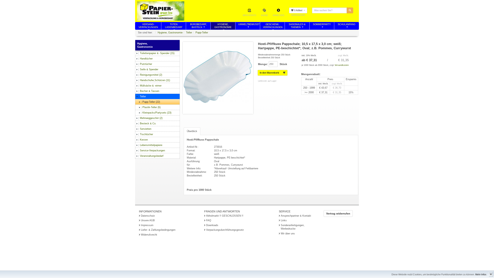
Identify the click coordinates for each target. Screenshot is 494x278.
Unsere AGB (148, 220)
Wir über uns (288, 233)
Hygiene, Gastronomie (170, 32)
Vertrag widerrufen (338, 213)
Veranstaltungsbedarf (151, 155)
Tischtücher (146, 134)
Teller (189, 32)
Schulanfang (346, 26)
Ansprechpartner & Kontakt (296, 215)
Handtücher (146, 58)
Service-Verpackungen (152, 150)
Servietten (145, 128)
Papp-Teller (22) (151, 101)
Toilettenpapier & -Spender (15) (157, 53)
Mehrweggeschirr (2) (151, 118)
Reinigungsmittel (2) (151, 74)
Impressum (147, 225)
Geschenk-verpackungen (273, 26)
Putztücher (146, 64)
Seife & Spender (149, 69)
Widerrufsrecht (149, 234)
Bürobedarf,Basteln (198, 26)
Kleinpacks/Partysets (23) (156, 112)
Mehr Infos (480, 274)
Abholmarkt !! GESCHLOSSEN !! (224, 215)
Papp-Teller (201, 32)
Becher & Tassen (149, 91)
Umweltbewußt (249, 26)
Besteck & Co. (148, 123)
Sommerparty (322, 26)
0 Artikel (299, 10)
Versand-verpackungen (148, 26)
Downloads (212, 225)
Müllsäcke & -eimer (151, 85)
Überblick (192, 131)
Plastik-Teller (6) (151, 107)
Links (284, 220)
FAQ (208, 220)
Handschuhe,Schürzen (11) (155, 80)
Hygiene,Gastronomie (223, 26)
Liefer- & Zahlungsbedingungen (158, 229)
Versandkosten (342, 65)
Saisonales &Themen (297, 26)
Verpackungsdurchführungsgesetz (225, 229)
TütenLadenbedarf (173, 26)
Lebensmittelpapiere (151, 145)
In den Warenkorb (271, 72)
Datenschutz (148, 215)
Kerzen (144, 139)
